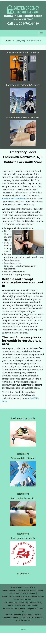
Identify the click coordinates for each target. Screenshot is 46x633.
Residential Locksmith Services (23, 52)
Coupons (30, 609)
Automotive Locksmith (23, 498)
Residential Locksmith (23, 418)
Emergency (20, 609)
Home (8, 40)
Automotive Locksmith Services (23, 117)
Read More (23, 453)
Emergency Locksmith (23, 538)
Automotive (8, 609)
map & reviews (29, 593)
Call (24, 629)
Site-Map (37, 615)
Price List (27, 615)
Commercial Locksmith (23, 458)
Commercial (32, 605)
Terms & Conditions (13, 615)
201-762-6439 (29, 23)
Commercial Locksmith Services (23, 84)
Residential (20, 605)
